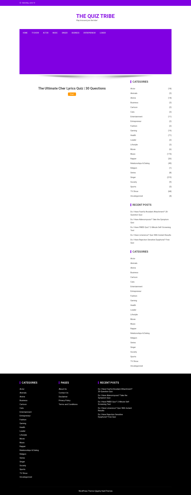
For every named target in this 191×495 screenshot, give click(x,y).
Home (25, 33)
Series (133, 172)
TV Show (35, 33)
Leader (103, 33)
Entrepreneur (90, 33)
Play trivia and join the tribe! (86, 20)
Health (133, 135)
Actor (45, 33)
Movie (133, 149)
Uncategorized (136, 196)
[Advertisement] (95, 56)
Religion (133, 168)
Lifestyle (134, 144)
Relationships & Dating (140, 163)
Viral (97, 491)
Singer (65, 33)
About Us (63, 389)
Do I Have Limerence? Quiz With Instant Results (150, 235)
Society (133, 182)
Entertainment (136, 116)
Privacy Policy (64, 400)
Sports (133, 186)
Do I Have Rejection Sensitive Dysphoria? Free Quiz (110, 415)
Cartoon (133, 107)
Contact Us (63, 393)
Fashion (133, 126)
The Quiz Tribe (95, 16)
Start (72, 94)
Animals (133, 93)
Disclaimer (63, 397)
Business (75, 33)
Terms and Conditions (68, 404)
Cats (132, 112)
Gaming (133, 130)
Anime (133, 98)
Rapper (133, 158)
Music (55, 33)
